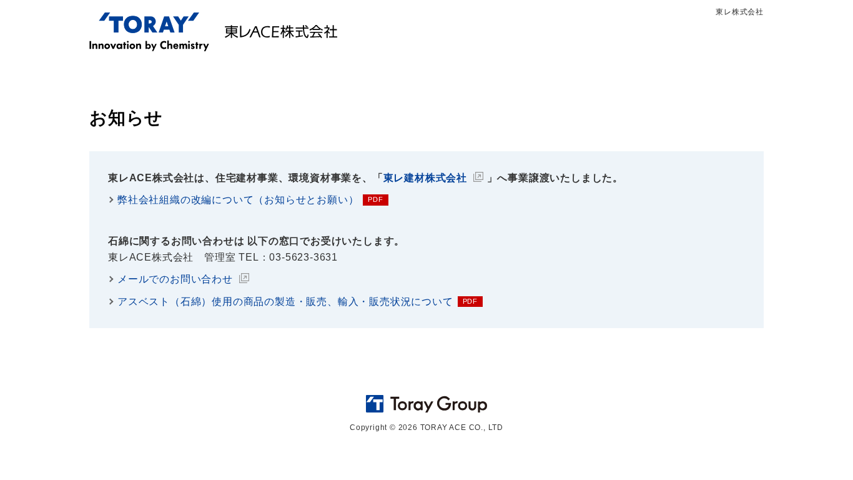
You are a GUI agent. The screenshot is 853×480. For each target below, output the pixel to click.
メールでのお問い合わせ (175, 279)
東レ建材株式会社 (425, 177)
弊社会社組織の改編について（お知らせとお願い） (237, 199)
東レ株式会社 (740, 12)
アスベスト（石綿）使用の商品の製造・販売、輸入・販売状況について (285, 301)
